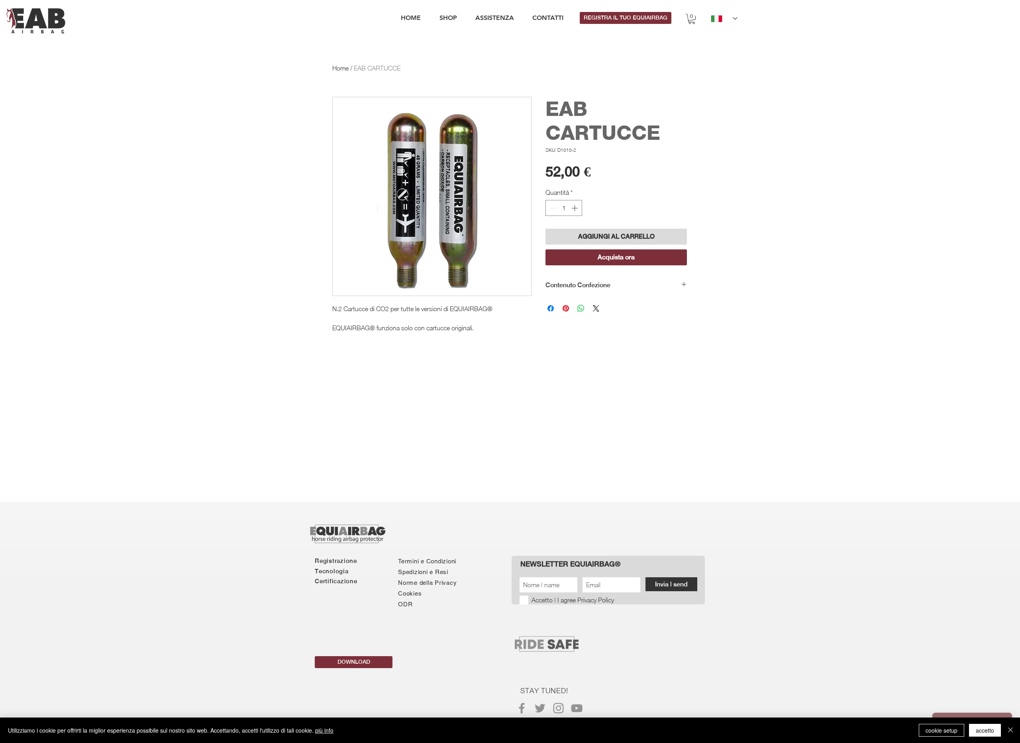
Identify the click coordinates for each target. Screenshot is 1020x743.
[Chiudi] (1010, 730)
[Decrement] (552, 208)
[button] (692, 19)
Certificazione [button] (336, 581)
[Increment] (575, 208)
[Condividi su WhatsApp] (581, 308)
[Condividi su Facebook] (550, 308)
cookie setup (941, 730)
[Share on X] (596, 308)
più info (324, 730)
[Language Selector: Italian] (724, 18)
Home (340, 68)
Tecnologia (332, 571)
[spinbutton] (564, 208)
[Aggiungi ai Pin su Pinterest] (566, 308)
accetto (985, 730)
